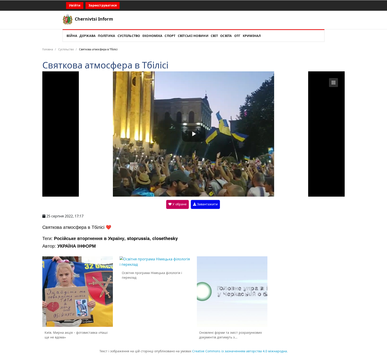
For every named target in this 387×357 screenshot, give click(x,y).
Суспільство (129, 36)
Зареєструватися (102, 5)
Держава (88, 36)
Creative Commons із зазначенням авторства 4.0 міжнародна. (240, 351)
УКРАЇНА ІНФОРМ (76, 245)
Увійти (74, 5)
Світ (214, 36)
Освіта (226, 36)
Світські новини (193, 36)
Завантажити (207, 204)
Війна (72, 36)
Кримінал (252, 36)
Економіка (152, 36)
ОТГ (237, 36)
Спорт (170, 36)
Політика (106, 36)
